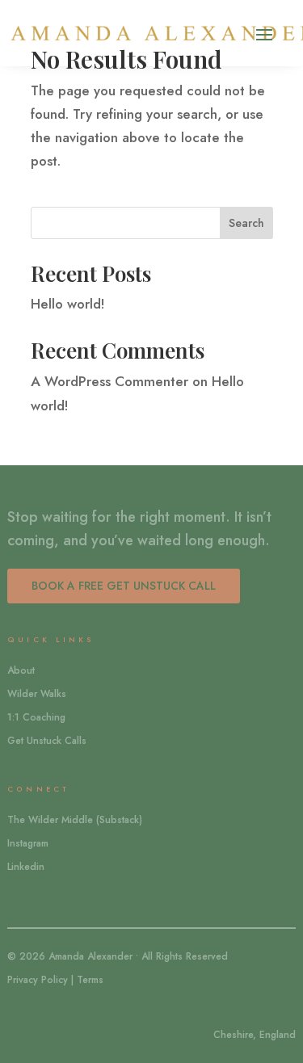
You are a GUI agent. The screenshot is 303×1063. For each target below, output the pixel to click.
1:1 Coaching (36, 717)
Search (246, 223)
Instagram (27, 843)
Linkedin (25, 866)
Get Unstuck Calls (46, 740)
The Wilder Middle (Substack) (74, 820)
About (21, 670)
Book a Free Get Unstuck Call (124, 586)
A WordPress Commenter (109, 381)
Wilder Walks (36, 694)
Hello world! (68, 303)
